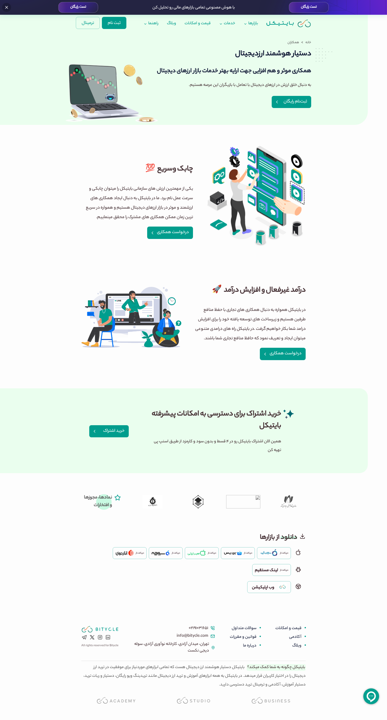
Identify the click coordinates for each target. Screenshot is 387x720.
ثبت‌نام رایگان (295, 101)
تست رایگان (309, 7)
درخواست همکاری (173, 232)
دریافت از (284, 553)
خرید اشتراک (114, 431)
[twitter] (92, 638)
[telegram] (84, 638)
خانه (308, 43)
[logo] (288, 23)
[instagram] (100, 638)
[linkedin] (108, 638)
